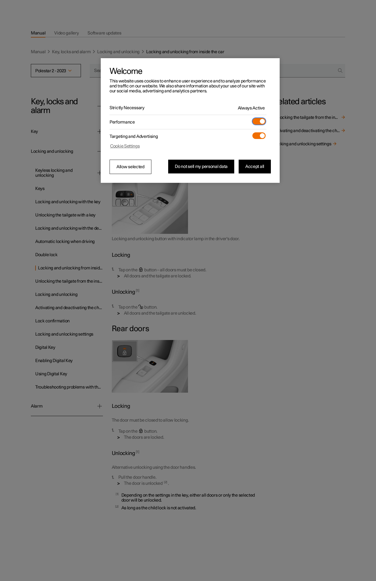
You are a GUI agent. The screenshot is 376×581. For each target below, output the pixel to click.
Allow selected (130, 167)
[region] (190, 120)
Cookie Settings (125, 146)
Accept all (254, 166)
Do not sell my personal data (201, 166)
